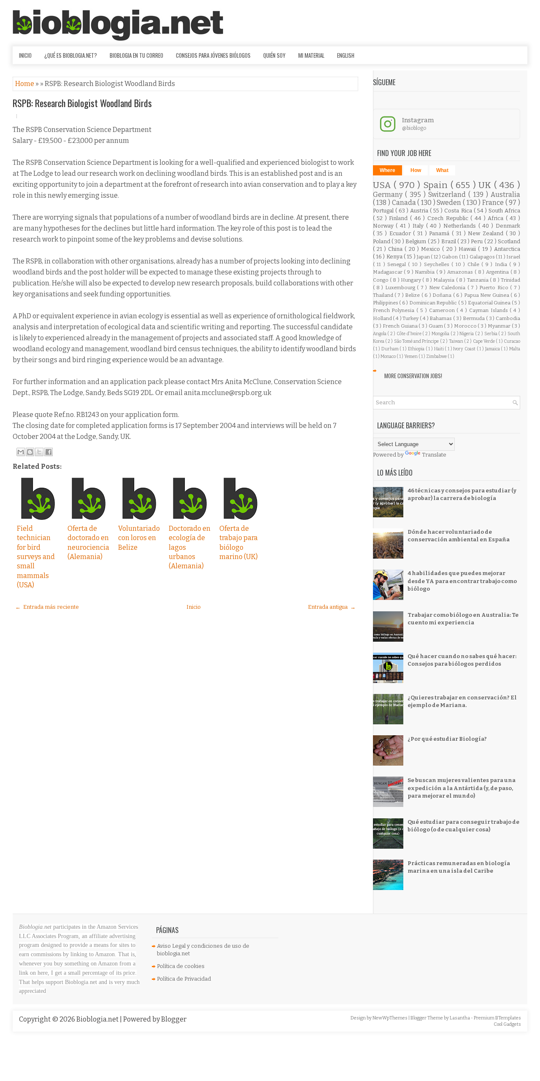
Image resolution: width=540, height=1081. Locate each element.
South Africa (504, 210)
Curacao (512, 341)
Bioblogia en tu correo (136, 55)
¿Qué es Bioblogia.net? (70, 55)
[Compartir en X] (39, 452)
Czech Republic (448, 218)
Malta (514, 349)
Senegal (397, 264)
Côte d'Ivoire (409, 333)
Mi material (311, 55)
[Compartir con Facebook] (48, 452)
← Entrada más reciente (47, 607)
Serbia (491, 333)
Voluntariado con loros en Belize (139, 537)
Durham (390, 349)
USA (383, 185)
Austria (420, 210)
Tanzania (478, 280)
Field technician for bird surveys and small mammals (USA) (36, 556)
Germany (389, 195)
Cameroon (443, 310)
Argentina (498, 272)
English (345, 55)
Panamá (440, 233)
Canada (405, 203)
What (442, 170)
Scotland (509, 241)
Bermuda (474, 318)
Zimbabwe (437, 356)
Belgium (416, 241)
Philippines (386, 303)
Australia (505, 195)
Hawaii (468, 249)
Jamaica (493, 349)
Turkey (411, 318)
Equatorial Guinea (490, 303)
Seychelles (437, 264)
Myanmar (500, 326)
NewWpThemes (390, 1018)
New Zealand (486, 233)
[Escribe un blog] (30, 452)
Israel (513, 257)
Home (25, 84)
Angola (380, 333)
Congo (381, 280)
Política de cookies (181, 966)
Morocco (466, 326)
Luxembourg (401, 287)
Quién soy (274, 55)
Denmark (508, 226)
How (415, 170)
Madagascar (388, 272)
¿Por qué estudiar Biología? (447, 739)
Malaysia (444, 280)
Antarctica (507, 249)
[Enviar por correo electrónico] (20, 452)
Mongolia (441, 333)
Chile (474, 264)
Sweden (450, 203)
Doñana (442, 295)
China (396, 249)
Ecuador (401, 233)
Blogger (173, 1019)
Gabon (450, 257)
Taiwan (456, 341)
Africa (497, 218)
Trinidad (510, 280)
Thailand (383, 295)
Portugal (384, 210)
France (493, 203)
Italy (419, 226)
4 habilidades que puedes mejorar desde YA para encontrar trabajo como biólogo (462, 581)
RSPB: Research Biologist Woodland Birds (82, 102)
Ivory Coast (464, 349)
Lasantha (460, 1018)
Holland (383, 318)
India (502, 264)
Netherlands (460, 226)
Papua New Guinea (487, 295)
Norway (384, 226)
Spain (437, 185)
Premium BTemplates (497, 1018)
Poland (382, 241)
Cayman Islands (489, 310)
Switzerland (448, 195)
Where (387, 170)
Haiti (439, 349)
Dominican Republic (433, 303)
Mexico (431, 249)
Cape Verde (484, 341)
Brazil (449, 241)
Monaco (389, 356)
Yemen (411, 356)
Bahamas (441, 318)
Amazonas (461, 272)
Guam (436, 326)
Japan (424, 257)
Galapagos (483, 257)
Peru (477, 241)
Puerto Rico (494, 287)
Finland (399, 218)
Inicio (25, 55)
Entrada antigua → (332, 607)
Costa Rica (458, 210)
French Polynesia (395, 310)
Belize (413, 295)
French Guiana (401, 326)
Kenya (395, 256)
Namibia (425, 272)
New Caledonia (448, 287)
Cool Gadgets (507, 1024)
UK (486, 185)
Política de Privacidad (184, 979)
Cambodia (508, 318)
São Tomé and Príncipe (417, 341)
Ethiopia (417, 349)
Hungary (411, 280)
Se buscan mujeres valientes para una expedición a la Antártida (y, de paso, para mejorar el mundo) (462, 788)
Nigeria (467, 333)
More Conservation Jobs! (413, 375)
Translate (434, 455)
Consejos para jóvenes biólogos (213, 55)
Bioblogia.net (98, 1019)
